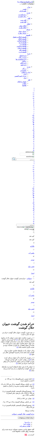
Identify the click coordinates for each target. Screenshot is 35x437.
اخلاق (28, 24)
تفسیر (24, 9)
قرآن (28, 7)
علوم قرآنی (22, 11)
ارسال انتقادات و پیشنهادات (26, 417)
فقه (29, 80)
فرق (25, 78)
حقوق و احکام (22, 81)
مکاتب (24, 83)
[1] (17, 340)
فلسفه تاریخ (22, 42)
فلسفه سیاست (21, 46)
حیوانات (29, 278)
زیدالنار (24, 61)
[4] (30, 359)
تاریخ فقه (23, 65)
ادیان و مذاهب (25, 72)
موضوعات (30, 3)
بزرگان (24, 68)
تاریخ (28, 54)
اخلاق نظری (22, 27)
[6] (30, 370)
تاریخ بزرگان (22, 57)
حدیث (28, 13)
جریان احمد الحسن (20, 76)
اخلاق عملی (22, 26)
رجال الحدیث (22, 16)
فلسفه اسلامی (21, 41)
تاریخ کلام (23, 63)
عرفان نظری (22, 33)
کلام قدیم (23, 22)
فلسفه (28, 35)
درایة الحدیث (22, 14)
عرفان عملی (22, 31)
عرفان (28, 29)
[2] (17, 347)
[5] (17, 363)
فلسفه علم (22, 50)
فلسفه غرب (22, 52)
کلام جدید (23, 20)
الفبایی (24, 3)
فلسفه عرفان (22, 48)
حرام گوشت (30, 414)
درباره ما (27, 422)
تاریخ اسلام (22, 55)
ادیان (24, 74)
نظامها (24, 85)
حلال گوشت (21, 414)
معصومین (23, 70)
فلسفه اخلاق (22, 39)
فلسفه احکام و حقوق (19, 37)
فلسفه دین (23, 44)
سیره (28, 67)
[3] (30, 354)
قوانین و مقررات (25, 426)
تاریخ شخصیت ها (21, 59)
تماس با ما (27, 424)
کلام (29, 18)
